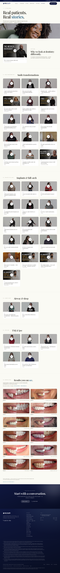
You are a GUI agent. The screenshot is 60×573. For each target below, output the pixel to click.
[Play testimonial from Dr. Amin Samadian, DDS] (15, 50)
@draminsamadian (17, 385)
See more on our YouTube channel (8, 481)
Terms (52, 564)
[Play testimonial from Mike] (30, 101)
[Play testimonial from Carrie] (48, 339)
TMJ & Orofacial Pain (29, 519)
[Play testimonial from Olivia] (30, 357)
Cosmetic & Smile (29, 517)
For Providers (54, 0)
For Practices (43, 3)
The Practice (38, 3)
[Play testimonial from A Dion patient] (11, 101)
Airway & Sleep (28, 514)
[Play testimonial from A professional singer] (48, 154)
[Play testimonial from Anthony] (30, 136)
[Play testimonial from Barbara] (11, 204)
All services (28, 529)
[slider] (16, 394)
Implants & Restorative (29, 516)
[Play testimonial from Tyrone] (11, 222)
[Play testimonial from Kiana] (11, 154)
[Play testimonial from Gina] (48, 186)
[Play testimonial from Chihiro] (11, 339)
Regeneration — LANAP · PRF (30, 520)
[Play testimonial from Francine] (11, 83)
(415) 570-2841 (48, 0)
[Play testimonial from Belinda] (48, 136)
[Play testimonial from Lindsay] (30, 339)
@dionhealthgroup (23, 385)
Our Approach (22, 3)
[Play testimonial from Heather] (11, 119)
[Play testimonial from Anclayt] (30, 204)
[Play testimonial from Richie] (48, 239)
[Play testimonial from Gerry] (48, 119)
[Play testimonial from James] (11, 307)
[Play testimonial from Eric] (48, 222)
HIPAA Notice (48, 564)
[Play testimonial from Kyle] (30, 307)
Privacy (44, 564)
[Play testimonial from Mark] (11, 186)
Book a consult (53, 3)
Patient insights (28, 531)
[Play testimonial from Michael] (48, 83)
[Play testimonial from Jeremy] (11, 239)
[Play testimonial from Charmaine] (11, 136)
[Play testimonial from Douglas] (11, 257)
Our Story (27, 3)
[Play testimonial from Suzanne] (30, 83)
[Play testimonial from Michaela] (30, 119)
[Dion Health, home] (6, 3)
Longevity (27, 522)
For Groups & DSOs (29, 536)
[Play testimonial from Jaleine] (48, 204)
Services (16, 3)
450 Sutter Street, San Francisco (8, 0)
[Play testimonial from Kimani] (30, 154)
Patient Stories (32, 3)
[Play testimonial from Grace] (11, 357)
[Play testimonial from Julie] (30, 186)
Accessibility (55, 564)
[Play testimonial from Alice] (30, 239)
